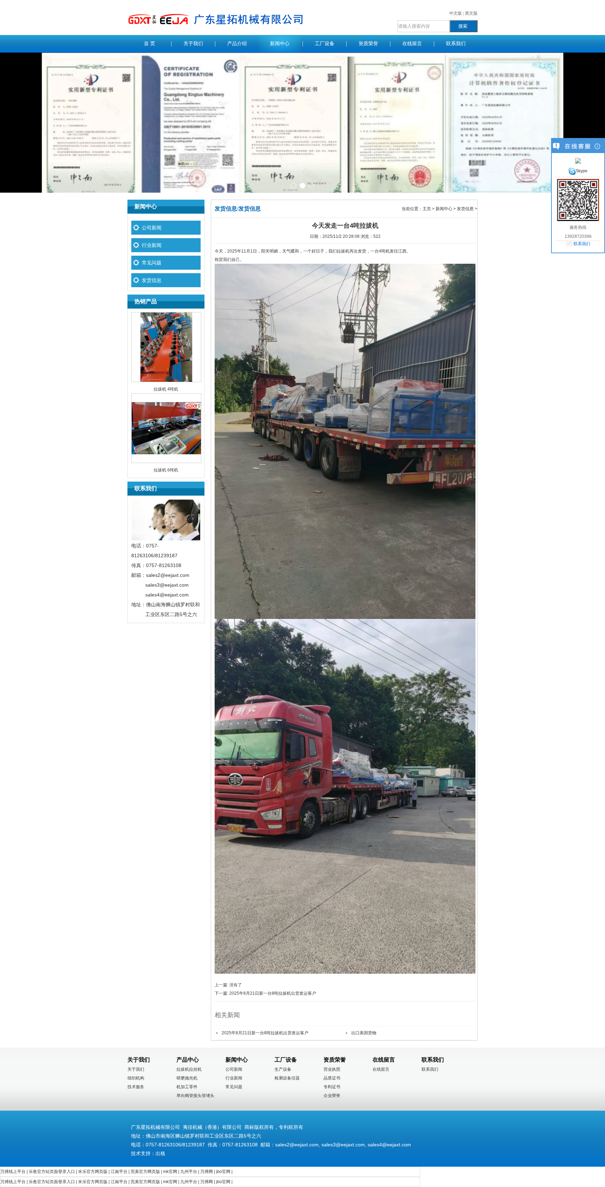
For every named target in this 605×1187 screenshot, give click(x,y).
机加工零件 (186, 1086)
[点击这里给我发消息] (578, 160)
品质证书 (332, 1078)
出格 (160, 1153)
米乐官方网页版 (92, 1171)
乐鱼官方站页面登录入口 (52, 1171)
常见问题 (151, 262)
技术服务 (135, 1086)
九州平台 (188, 1171)
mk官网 (170, 1171)
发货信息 (151, 280)
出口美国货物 (363, 1032)
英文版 (471, 13)
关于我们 (193, 43)
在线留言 (412, 43)
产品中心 (187, 1060)
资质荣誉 (368, 43)
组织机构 (135, 1078)
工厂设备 (324, 43)
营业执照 (332, 1069)
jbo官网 (223, 1171)
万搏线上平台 (13, 1171)
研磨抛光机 (186, 1078)
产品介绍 (237, 43)
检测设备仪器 (287, 1078)
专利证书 (332, 1086)
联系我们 (456, 43)
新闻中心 (280, 43)
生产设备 (282, 1069)
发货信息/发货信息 (238, 209)
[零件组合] (302, 123)
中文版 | (457, 13)
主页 (427, 208)
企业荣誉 (332, 1095)
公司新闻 (151, 227)
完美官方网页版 (145, 1171)
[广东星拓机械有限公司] (215, 33)
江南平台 (119, 1171)
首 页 (149, 43)
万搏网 (206, 1171)
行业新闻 (151, 245)
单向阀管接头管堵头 (195, 1095)
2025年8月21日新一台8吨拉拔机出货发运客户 (272, 993)
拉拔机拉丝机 (189, 1069)
